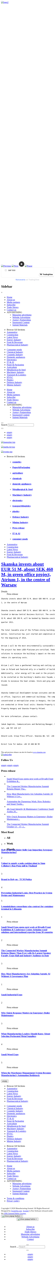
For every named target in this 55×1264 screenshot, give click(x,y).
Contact (30, 1239)
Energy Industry (14, 340)
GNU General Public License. (15, 1213)
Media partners (13, 302)
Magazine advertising (21, 315)
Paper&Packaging (21, 467)
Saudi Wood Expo (9, 1054)
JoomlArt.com (16, 1211)
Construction (12, 335)
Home (9, 297)
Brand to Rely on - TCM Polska (16, 879)
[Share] (2, 428)
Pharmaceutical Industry (17, 345)
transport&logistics (21, 506)
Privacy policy (13, 1201)
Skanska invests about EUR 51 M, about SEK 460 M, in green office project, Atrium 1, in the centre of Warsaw (27, 574)
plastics (15, 511)
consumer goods (20, 539)
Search (4, 425)
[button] (6, 266)
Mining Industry (14, 385)
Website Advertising (21, 317)
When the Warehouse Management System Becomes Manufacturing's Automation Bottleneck (26, 1074)
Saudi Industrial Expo (11, 994)
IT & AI (10, 362)
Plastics (10, 380)
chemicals (17, 478)
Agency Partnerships (21, 320)
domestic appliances (21, 484)
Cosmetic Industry (15, 354)
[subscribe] (6, 754)
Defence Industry (14, 382)
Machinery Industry (15, 372)
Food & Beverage (15, 342)
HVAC (10, 377)
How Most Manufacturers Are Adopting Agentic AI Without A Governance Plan (25, 975)
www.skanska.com (39, 752)
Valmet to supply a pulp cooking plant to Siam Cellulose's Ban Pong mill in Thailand (23, 864)
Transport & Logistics (16, 375)
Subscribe (11, 305)
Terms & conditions (15, 1198)
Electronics (12, 359)
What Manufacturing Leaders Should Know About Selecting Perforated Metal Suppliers (25, 1035)
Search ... (14, 1247)
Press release (18, 528)
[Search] (27, 1244)
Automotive (12, 332)
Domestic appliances (16, 357)
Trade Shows (12, 307)
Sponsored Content (20, 322)
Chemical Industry (15, 352)
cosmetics (16, 462)
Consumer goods (14, 349)
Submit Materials (20, 325)
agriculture (17, 473)
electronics (17, 500)
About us (11, 300)
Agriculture (12, 367)
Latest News (12, 337)
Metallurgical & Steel (16, 370)
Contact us (11, 310)
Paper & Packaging (15, 365)
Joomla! (26, 1211)
